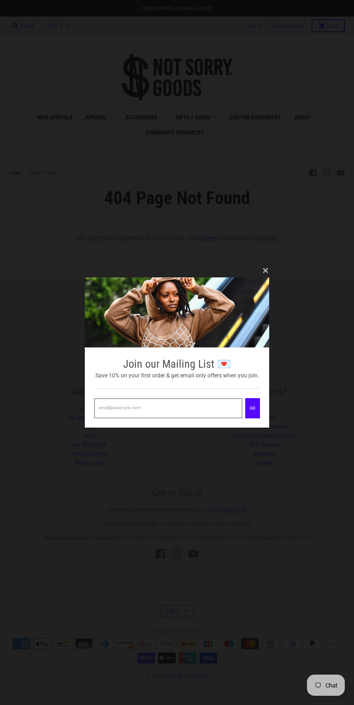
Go (252, 408)
